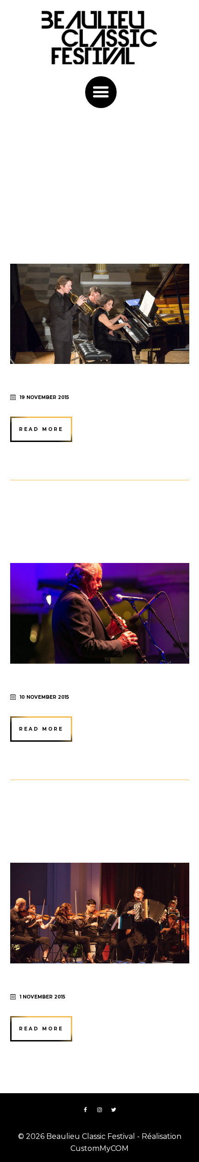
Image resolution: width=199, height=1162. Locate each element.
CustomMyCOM (99, 1148)
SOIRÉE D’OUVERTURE (64, 224)
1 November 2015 (42, 997)
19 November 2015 (44, 397)
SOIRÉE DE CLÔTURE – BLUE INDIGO (97, 524)
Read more (41, 429)
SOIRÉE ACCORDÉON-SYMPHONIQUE (99, 823)
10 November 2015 (44, 697)
